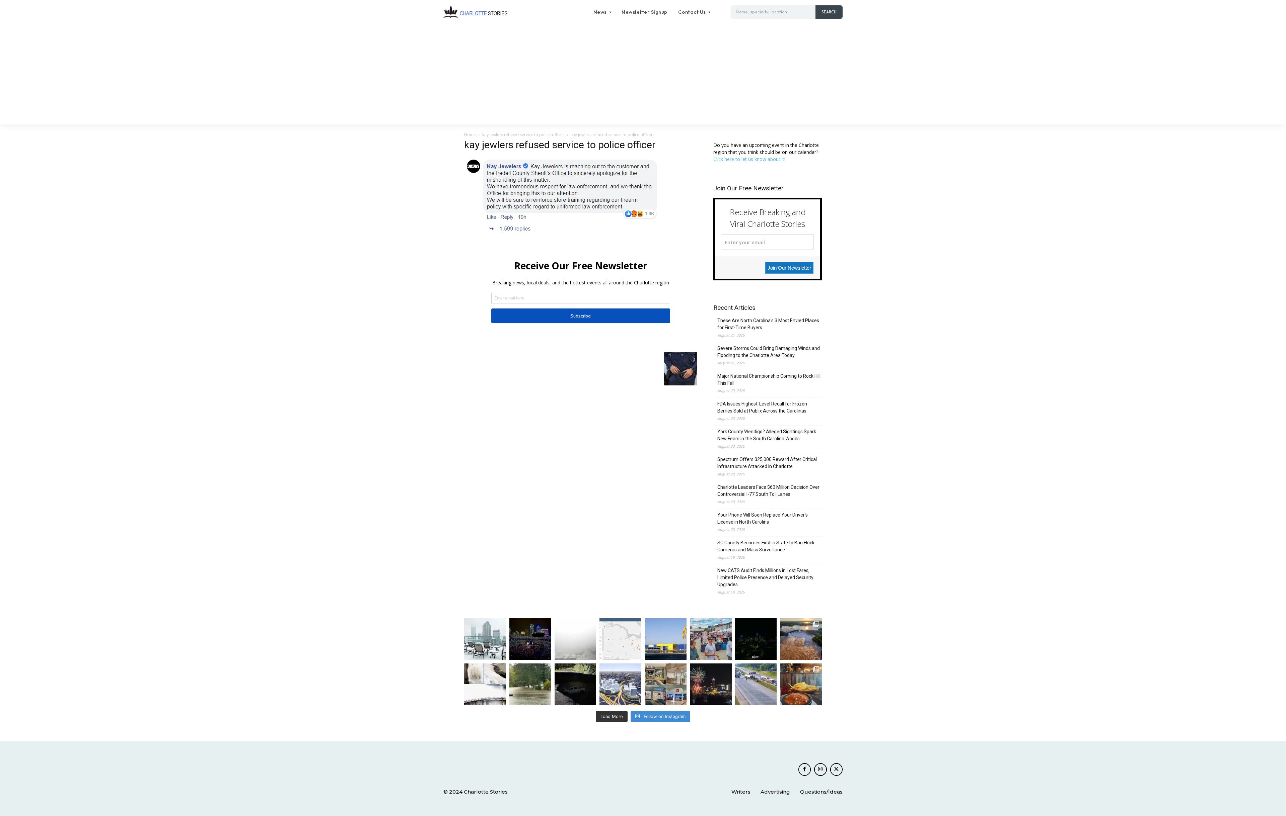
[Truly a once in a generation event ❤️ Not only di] (530, 639)
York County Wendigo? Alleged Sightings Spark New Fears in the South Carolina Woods (766, 435)
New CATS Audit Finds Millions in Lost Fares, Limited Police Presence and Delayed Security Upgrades (765, 577)
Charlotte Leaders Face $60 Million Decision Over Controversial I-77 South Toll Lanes (768, 490)
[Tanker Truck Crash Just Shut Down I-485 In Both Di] (756, 684)
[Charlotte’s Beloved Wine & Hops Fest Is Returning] (711, 639)
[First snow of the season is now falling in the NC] (575, 639)
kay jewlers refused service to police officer (523, 135)
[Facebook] (804, 769)
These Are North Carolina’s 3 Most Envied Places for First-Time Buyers (768, 324)
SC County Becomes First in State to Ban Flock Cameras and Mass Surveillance (765, 546)
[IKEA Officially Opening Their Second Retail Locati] (666, 639)
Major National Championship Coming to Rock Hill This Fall (768, 379)
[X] (836, 769)
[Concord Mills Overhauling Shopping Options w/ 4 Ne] (666, 684)
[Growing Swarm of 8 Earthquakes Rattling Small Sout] (620, 639)
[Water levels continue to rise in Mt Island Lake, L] (801, 639)
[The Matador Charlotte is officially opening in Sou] (801, 684)
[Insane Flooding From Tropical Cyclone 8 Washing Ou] (575, 684)
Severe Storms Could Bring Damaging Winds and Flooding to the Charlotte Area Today (768, 352)
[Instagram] (820, 769)
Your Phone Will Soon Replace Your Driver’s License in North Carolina (762, 518)
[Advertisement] (643, 74)
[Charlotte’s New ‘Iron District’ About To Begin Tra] (620, 684)
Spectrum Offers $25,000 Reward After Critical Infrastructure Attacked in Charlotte (767, 463)
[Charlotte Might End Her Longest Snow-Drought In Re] (485, 639)
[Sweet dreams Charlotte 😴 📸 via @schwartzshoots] (756, 639)
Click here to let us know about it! (749, 159)
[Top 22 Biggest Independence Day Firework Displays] (711, 684)
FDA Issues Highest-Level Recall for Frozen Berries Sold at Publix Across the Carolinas (762, 407)
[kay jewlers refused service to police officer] (562, 232)
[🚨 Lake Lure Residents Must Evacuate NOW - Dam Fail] (485, 684)
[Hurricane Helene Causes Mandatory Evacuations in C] (530, 684)
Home (470, 135)
